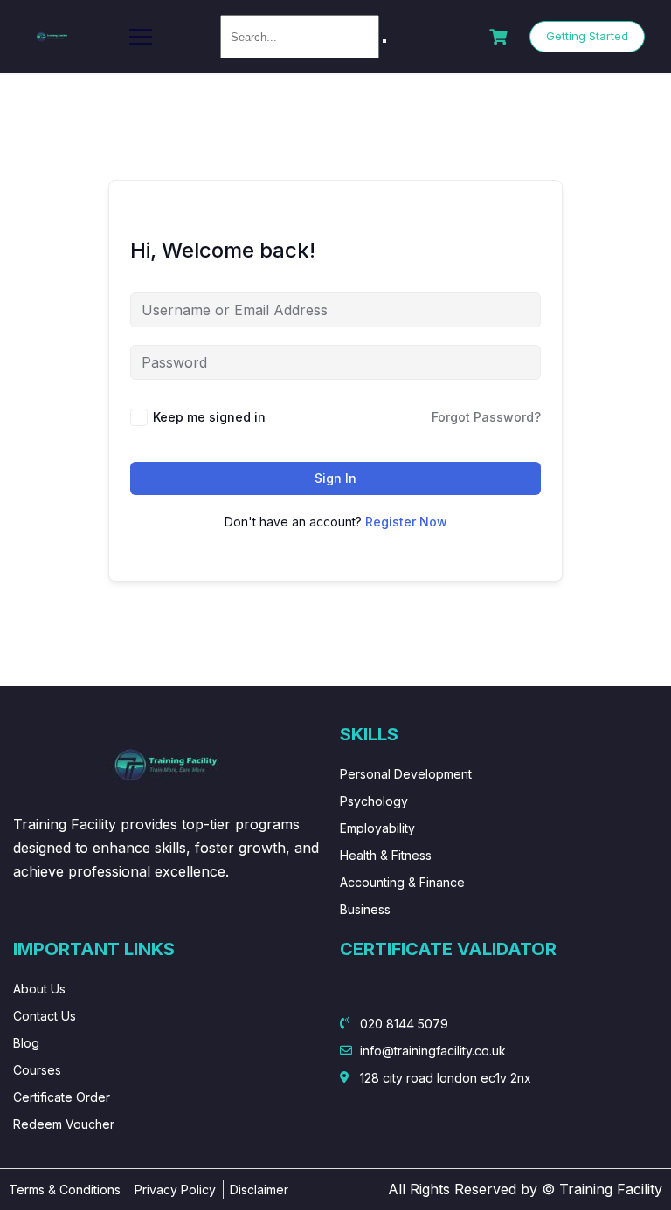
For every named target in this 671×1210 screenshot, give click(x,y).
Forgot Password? (486, 416)
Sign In (335, 478)
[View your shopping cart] (500, 37)
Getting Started (587, 36)
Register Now (406, 521)
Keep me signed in (209, 416)
